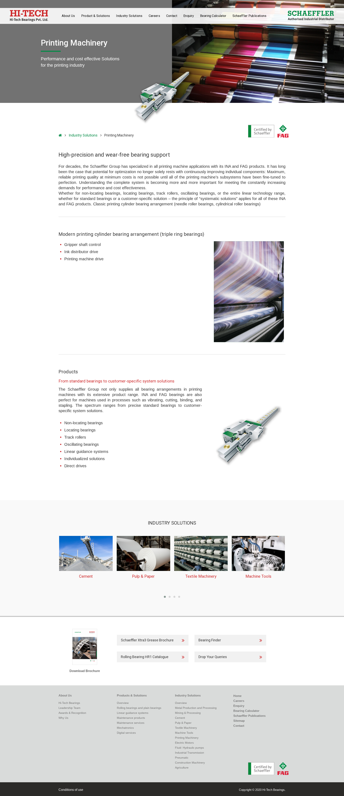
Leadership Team (69, 707)
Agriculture (182, 767)
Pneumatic (181, 757)
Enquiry (188, 16)
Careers (154, 16)
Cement (180, 717)
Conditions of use (71, 789)
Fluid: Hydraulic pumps (189, 747)
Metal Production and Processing (196, 707)
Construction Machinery (190, 762)
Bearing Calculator (213, 16)
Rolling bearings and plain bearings (139, 707)
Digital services (126, 732)
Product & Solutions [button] (95, 16)
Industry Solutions (83, 135)
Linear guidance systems (132, 712)
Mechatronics (125, 727)
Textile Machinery (186, 727)
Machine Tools (184, 732)
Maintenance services (130, 722)
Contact (171, 16)
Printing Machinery (186, 737)
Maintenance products (131, 717)
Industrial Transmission (189, 752)
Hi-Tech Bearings (69, 702)
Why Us (63, 717)
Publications (250, 16)
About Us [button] (68, 16)
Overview (123, 702)
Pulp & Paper (183, 722)
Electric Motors (184, 742)
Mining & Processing (188, 712)
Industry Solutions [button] (129, 16)
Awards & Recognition (72, 712)
